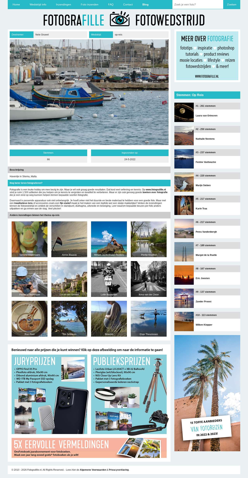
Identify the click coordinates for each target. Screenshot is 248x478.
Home (16, 4)
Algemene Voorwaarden (93, 470)
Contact (128, 4)
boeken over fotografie (155, 192)
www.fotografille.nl (156, 189)
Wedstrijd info (38, 4)
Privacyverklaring (119, 470)
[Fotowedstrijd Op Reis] (89, 460)
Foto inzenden (89, 4)
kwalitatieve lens (23, 203)
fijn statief (65, 203)
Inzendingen (63, 4)
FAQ (111, 4)
